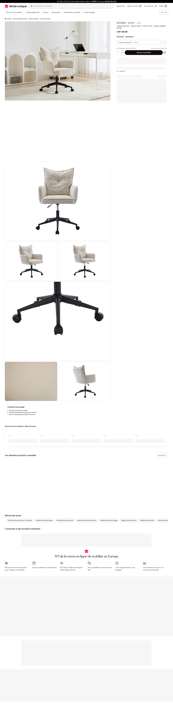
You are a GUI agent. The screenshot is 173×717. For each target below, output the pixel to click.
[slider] (60, 157)
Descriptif (120, 37)
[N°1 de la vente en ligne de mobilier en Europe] (16, 6)
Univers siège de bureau (20, 19)
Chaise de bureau (45, 19)
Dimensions (129, 37)
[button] (58, 131)
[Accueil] (5, 18)
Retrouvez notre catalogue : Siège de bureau (20, 426)
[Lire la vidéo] (8, 157)
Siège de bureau (34, 19)
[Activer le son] (13, 157)
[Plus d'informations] (166, 48)
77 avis (138, 23)
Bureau (9, 19)
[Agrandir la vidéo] (107, 157)
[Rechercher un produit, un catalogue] (31, 6)
